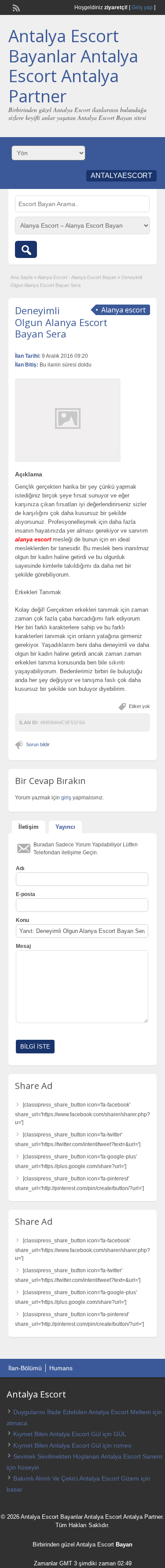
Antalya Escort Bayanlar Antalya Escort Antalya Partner (73, 65)
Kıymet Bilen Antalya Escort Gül (57, 1433)
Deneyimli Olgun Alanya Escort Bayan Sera (61, 322)
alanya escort (33, 539)
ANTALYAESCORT (121, 175)
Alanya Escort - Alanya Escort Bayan (76, 277)
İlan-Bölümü (25, 1368)
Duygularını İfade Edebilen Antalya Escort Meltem (82, 1412)
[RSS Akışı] (15, 7)
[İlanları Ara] (26, 249)
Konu (22, 920)
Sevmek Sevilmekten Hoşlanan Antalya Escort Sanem (87, 1456)
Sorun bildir (38, 744)
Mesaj (23, 946)
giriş (66, 798)
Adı (20, 868)
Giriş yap (142, 7)
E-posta (25, 894)
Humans (61, 1368)
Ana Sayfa (22, 277)
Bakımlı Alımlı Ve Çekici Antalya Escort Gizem (76, 1478)
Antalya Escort (95, 1544)
